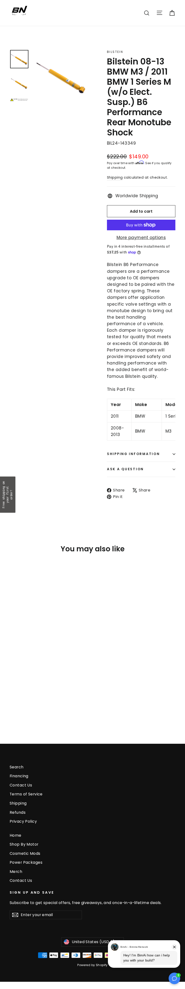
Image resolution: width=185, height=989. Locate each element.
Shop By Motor (24, 844)
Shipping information (133, 454)
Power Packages (26, 862)
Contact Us (21, 785)
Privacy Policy (23, 821)
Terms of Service (26, 794)
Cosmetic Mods (25, 853)
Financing (19, 776)
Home (15, 835)
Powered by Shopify (92, 965)
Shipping (115, 177)
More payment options (141, 237)
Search (17, 767)
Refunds (18, 812)
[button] (7, 495)
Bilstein (115, 52)
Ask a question (125, 469)
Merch (16, 871)
